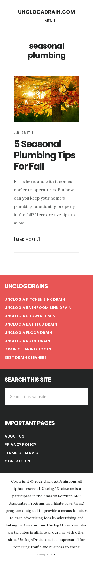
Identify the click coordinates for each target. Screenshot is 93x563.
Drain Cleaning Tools (28, 349)
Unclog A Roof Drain (27, 340)
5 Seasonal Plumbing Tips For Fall (44, 155)
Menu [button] (50, 20)
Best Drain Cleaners (26, 357)
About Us (14, 436)
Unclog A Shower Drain (30, 316)
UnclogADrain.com (46, 12)
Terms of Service (22, 452)
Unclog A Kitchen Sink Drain (35, 299)
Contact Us (17, 461)
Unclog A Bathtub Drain (31, 324)
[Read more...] (27, 240)
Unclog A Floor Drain (28, 332)
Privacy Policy (20, 444)
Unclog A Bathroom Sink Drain (38, 307)
